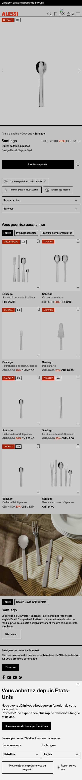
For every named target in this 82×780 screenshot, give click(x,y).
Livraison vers (11, 745)
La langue (49, 745)
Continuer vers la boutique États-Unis (26, 726)
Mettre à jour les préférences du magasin (27, 767)
